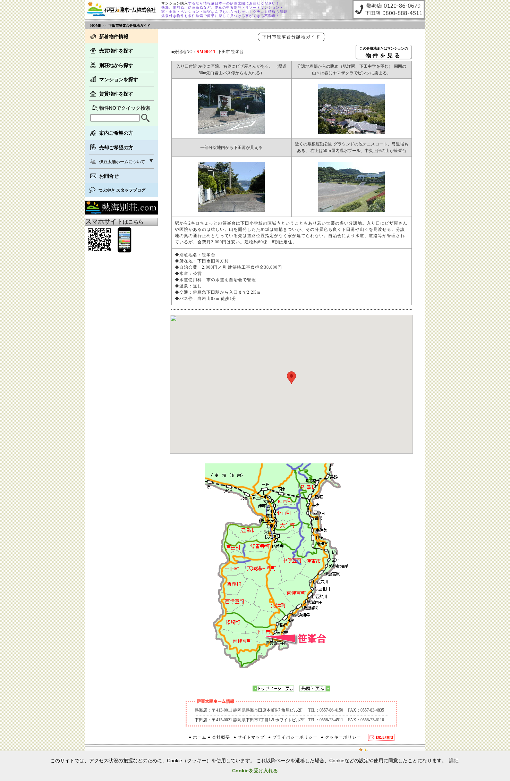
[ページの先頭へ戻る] (314, 689)
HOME (95, 25)
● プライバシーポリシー (292, 737)
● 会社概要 (219, 737)
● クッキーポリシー (341, 737)
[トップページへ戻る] (273, 689)
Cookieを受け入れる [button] (255, 770)
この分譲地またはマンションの (383, 52)
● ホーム (197, 737)
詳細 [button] (454, 760)
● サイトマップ (249, 737)
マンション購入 (174, 3)
